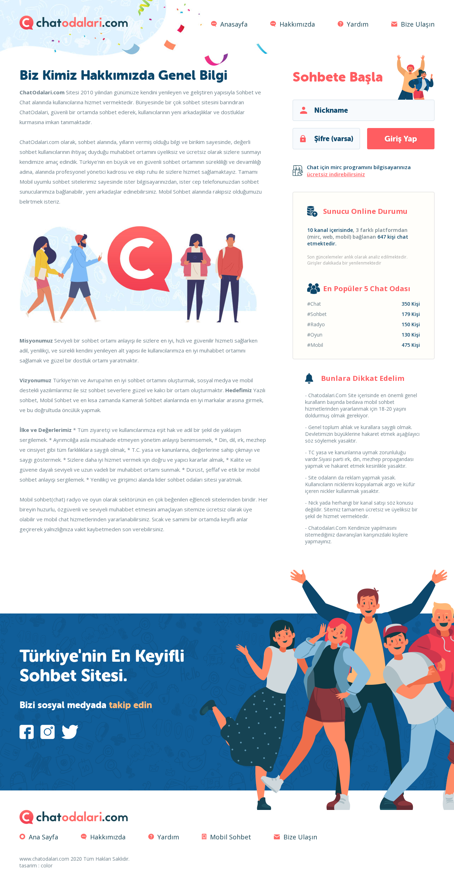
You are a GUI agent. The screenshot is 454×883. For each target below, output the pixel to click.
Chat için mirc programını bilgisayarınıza (359, 170)
